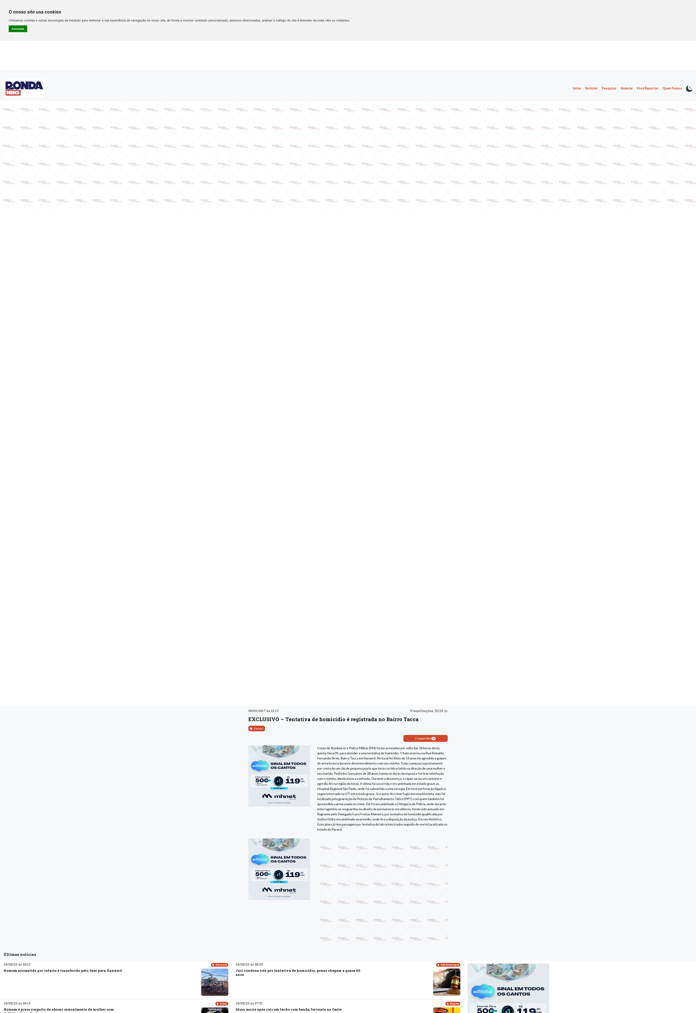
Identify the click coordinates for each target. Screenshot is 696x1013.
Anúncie (627, 88)
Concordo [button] (18, 28)
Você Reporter (647, 88)
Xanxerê (258, 728)
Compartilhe (425, 738)
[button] (327, 893)
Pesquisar (609, 88)
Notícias (591, 88)
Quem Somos (672, 88)
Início (577, 88)
